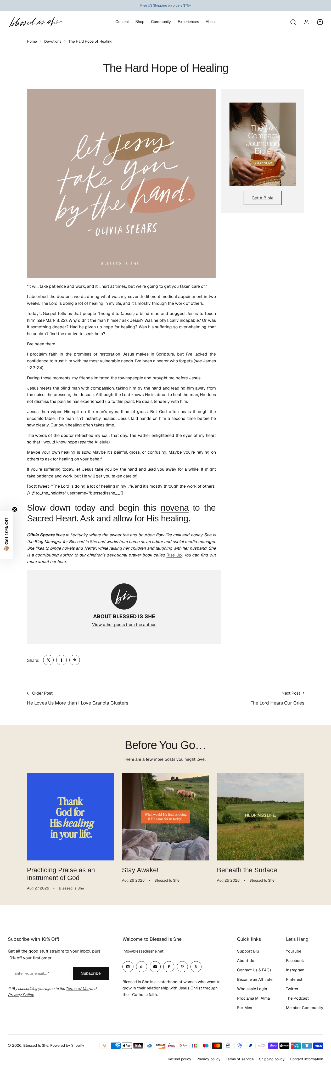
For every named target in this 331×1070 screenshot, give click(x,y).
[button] (6, 535)
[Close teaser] (14, 509)
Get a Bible (262, 198)
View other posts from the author (124, 624)
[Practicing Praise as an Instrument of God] (70, 816)
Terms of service (240, 1059)
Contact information (306, 1059)
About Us (245, 960)
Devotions (52, 41)
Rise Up (174, 555)
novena (175, 508)
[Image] (262, 144)
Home (32, 41)
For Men (244, 1007)
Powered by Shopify (67, 1045)
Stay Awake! (140, 870)
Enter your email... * (31, 973)
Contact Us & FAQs (254, 969)
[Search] (293, 22)
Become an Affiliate (254, 979)
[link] (48, 660)
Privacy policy (209, 1059)
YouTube (293, 951)
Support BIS (248, 951)
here (61, 561)
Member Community (304, 1007)
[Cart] (320, 22)
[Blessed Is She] (35, 22)
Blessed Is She (35, 1045)
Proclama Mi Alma (253, 998)
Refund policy (179, 1059)
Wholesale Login (252, 988)
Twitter (292, 988)
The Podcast (297, 998)
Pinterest (294, 979)
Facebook (295, 960)
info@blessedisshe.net (143, 951)
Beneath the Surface (247, 870)
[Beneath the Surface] (260, 816)
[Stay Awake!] (165, 816)
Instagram (295, 969)
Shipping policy (272, 1059)
